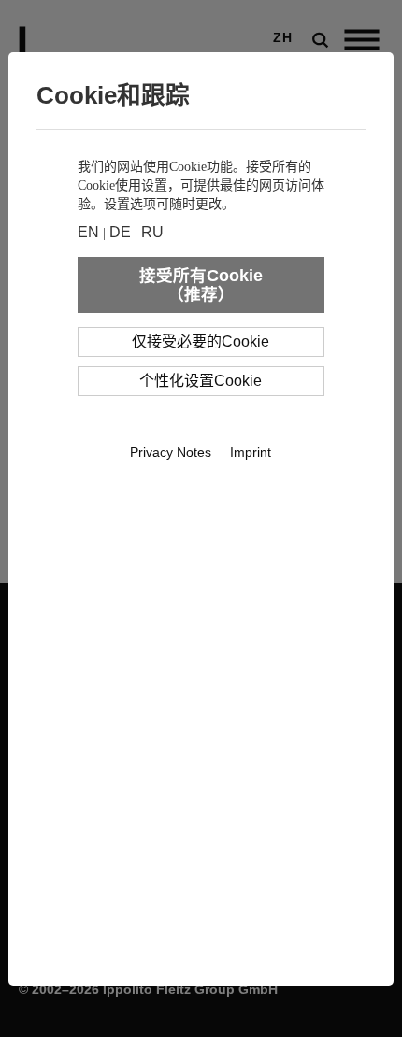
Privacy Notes (170, 452)
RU (152, 232)
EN (88, 232)
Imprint (250, 452)
